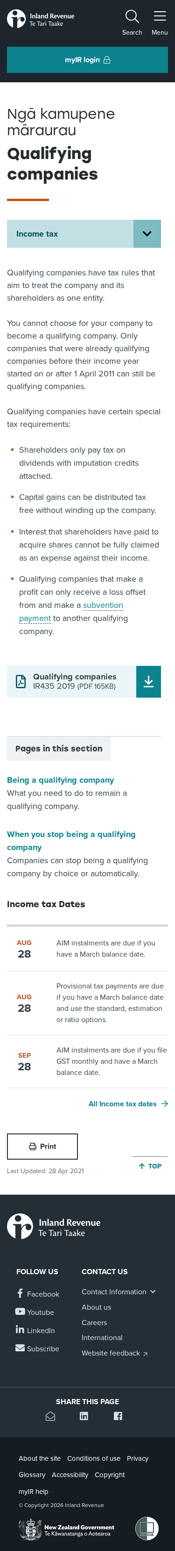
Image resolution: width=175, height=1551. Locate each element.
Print (48, 1146)
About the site (40, 1458)
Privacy (137, 1458)
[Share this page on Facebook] (121, 1417)
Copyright (110, 1475)
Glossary (32, 1475)
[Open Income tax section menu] (147, 234)
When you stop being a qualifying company (71, 840)
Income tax (37, 234)
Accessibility (70, 1475)
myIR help (34, 1491)
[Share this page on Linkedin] (87, 1417)
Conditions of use (93, 1458)
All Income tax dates (123, 1104)
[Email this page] (53, 1417)
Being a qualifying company (60, 780)
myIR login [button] (82, 60)
